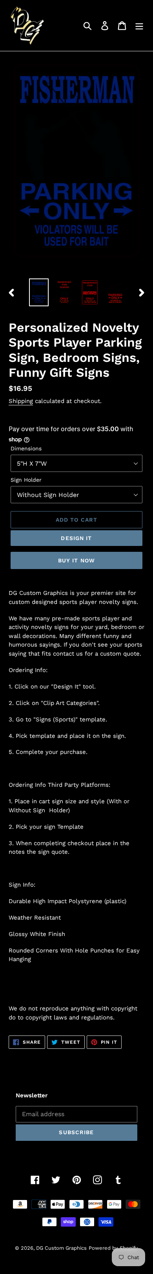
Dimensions (26, 448)
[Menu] (139, 25)
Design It (76, 538)
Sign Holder (26, 480)
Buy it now (76, 560)
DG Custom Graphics (61, 1248)
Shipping (21, 401)
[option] (39, 292)
